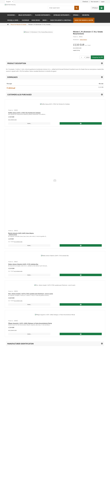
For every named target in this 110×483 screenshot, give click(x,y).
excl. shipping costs (77, 47)
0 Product (95, 8)
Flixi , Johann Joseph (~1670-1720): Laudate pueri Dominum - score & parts (30, 294)
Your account (94, 1)
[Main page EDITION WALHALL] (10, 4)
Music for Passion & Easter (84, 20)
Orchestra (85, 15)
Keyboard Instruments (62, 15)
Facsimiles (25, 20)
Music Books (36, 20)
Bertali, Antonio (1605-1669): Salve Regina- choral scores (21, 234)
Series (44, 20)
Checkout (85, 1)
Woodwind (11, 15)
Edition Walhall (83, 39)
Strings (76, 15)
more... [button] (29, 123)
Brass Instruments (25, 15)
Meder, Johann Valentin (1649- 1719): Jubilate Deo (23, 264)
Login (102, 1)
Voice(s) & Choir (12, 20)
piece (87, 57)
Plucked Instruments (42, 15)
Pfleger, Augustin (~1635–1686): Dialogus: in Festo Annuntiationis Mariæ (30, 323)
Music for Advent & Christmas (60, 20)
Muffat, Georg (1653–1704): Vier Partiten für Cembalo (24, 113)
